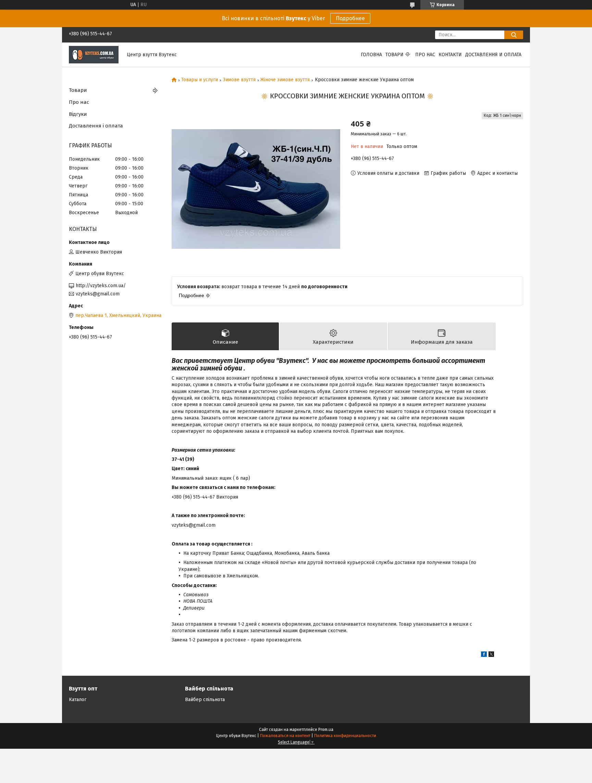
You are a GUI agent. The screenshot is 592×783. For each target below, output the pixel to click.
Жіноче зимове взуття (285, 79)
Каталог (77, 699)
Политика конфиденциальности (345, 735)
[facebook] (484, 655)
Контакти (450, 55)
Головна (371, 55)
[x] (491, 655)
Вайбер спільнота (205, 699)
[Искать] (513, 34)
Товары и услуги (199, 79)
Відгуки (78, 114)
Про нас (425, 55)
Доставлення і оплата (96, 126)
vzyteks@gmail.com (98, 294)
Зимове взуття (239, 79)
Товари (394, 55)
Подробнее (350, 18)
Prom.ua (325, 729)
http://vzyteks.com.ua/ (101, 286)
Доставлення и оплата (493, 55)
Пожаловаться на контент (285, 735)
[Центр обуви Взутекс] (94, 54)
